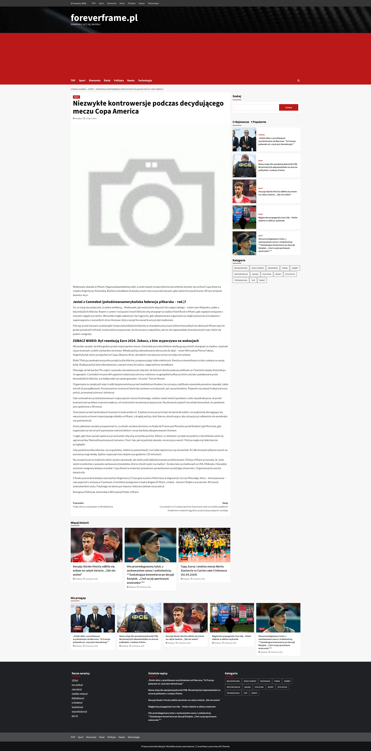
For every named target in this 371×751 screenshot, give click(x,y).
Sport (101, 3)
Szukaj (237, 96)
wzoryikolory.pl (79, 711)
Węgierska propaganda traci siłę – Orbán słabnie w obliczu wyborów (278, 219)
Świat (122, 3)
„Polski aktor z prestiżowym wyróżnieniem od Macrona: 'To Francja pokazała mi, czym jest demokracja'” (277, 141)
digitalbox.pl (78, 698)
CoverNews (202, 746)
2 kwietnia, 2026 (199, 579)
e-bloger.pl (77, 702)
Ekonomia (111, 3)
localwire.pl (77, 706)
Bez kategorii (240, 268)
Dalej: (194, 506)
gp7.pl (75, 715)
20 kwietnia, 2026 (91, 646)
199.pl (75, 680)
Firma (285, 268)
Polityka (131, 3)
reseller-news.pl (80, 693)
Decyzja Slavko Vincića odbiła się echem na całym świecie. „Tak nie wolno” (94, 571)
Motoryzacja (241, 274)
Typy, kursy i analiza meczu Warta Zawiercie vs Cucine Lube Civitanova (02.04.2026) (204, 571)
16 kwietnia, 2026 (91, 579)
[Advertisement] (185, 54)
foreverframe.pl (104, 18)
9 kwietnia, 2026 (145, 587)
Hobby (295, 268)
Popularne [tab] (259, 122)
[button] (298, 80)
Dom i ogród (258, 268)
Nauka (141, 3)
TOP (94, 3)
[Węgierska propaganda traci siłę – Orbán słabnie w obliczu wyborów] (244, 217)
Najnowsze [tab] (242, 122)
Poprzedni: (93, 504)
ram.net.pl (77, 689)
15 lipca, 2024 (91, 118)
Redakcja (78, 118)
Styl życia (290, 274)
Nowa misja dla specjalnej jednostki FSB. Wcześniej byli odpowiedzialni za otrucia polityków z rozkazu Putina (278, 167)
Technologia (153, 3)
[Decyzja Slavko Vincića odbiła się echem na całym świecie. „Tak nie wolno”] (96, 545)
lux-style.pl (77, 684)
